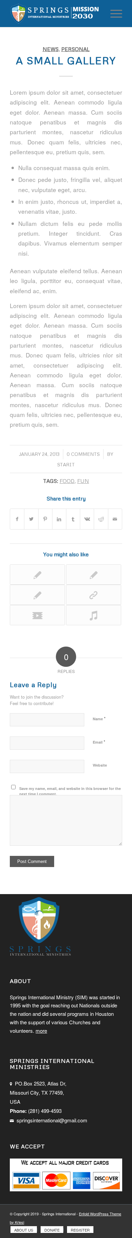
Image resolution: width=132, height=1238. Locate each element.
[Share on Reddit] (101, 519)
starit (66, 464)
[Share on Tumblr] (73, 519)
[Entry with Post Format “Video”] (37, 615)
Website (100, 765)
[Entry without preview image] (37, 595)
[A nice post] (93, 574)
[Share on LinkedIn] (59, 519)
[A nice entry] (37, 574)
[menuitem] (23, 1230)
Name (99, 718)
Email (99, 742)
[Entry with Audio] (93, 615)
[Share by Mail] (115, 519)
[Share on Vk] (87, 519)
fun (83, 480)
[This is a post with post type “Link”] (93, 595)
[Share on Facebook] (17, 519)
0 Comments (83, 454)
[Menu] (113, 13)
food (67, 480)
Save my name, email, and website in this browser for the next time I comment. (70, 791)
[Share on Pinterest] (45, 519)
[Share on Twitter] (31, 519)
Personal (75, 49)
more (41, 1030)
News (51, 49)
